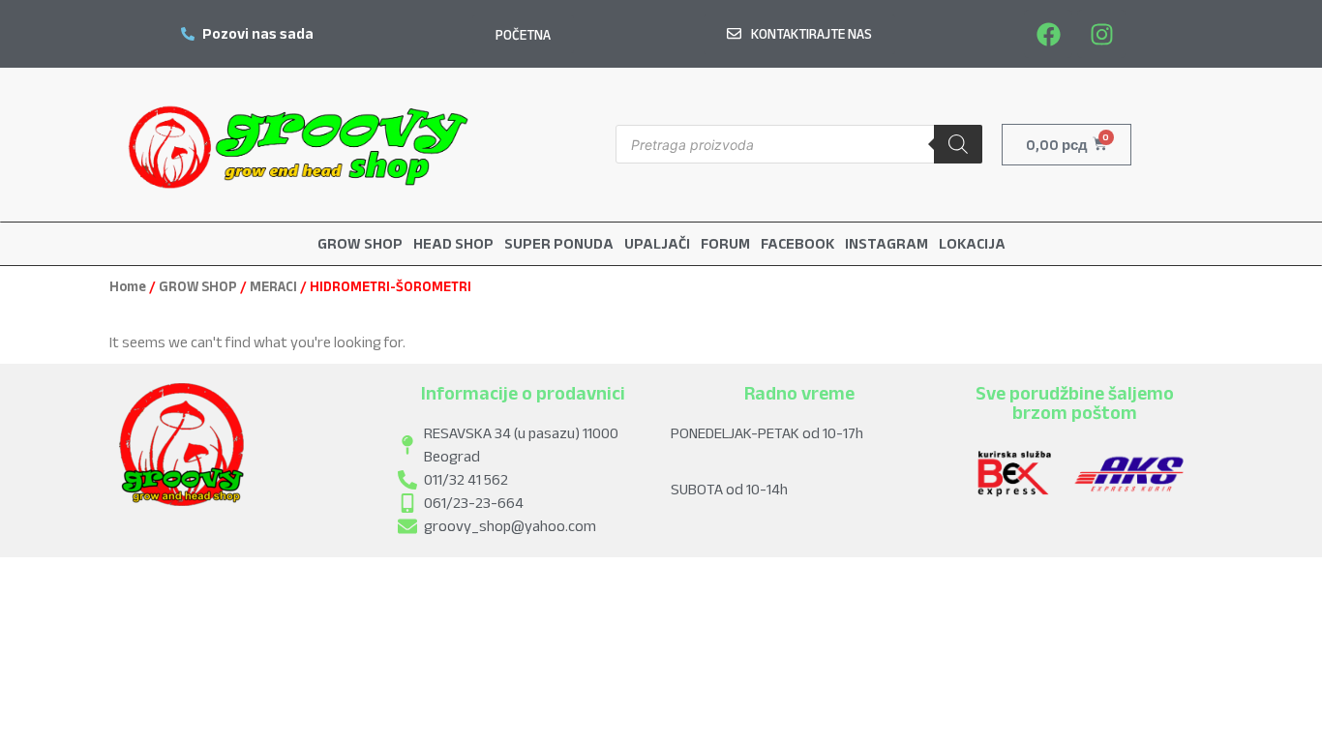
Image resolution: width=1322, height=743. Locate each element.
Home (127, 286)
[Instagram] (1101, 34)
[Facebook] (1048, 34)
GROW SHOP (198, 286)
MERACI (273, 286)
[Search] (958, 144)
